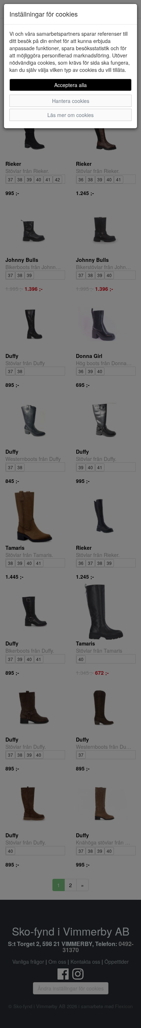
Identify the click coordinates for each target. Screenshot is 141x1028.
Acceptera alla (70, 84)
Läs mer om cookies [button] (70, 114)
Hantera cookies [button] (70, 100)
